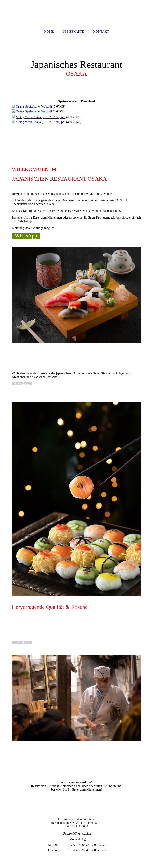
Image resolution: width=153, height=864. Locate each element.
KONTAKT (101, 31)
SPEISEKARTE (73, 31)
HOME (49, 31)
